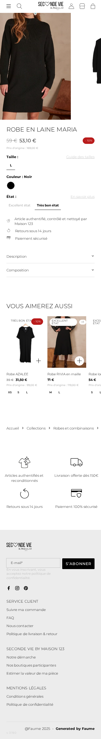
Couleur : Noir (19, 176)
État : (11, 196)
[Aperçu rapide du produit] (38, 361)
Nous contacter (19, 626)
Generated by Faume (75, 728)
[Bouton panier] (93, 6)
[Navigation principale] (8, 6)
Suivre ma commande (26, 609)
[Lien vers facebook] (8, 588)
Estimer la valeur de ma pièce (32, 673)
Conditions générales (24, 696)
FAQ (10, 618)
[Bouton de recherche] (19, 6)
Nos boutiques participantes (31, 665)
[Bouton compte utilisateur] (71, 6)
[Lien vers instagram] (17, 588)
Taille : (12, 157)
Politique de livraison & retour (31, 634)
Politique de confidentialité (29, 704)
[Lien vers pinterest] (26, 588)
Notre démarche (21, 657)
